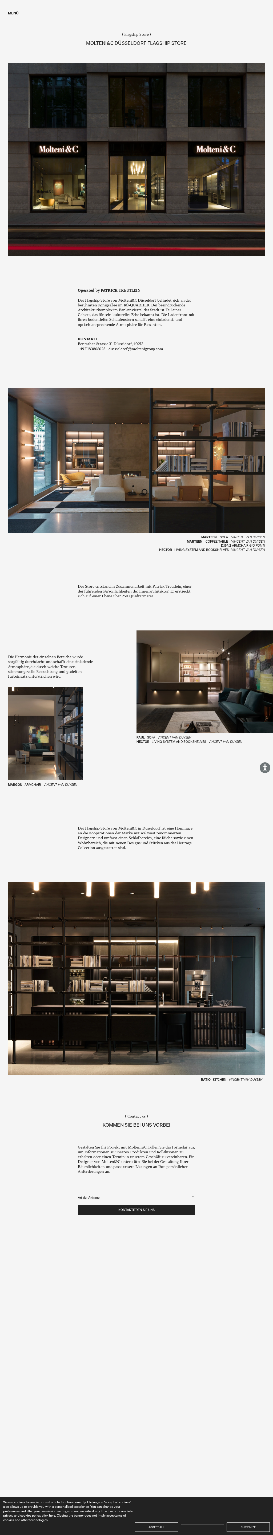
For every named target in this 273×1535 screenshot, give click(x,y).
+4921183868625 (91, 348)
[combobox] (136, 1194)
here (52, 1515)
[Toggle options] (193, 1197)
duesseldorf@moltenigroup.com (136, 348)
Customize (248, 1527)
